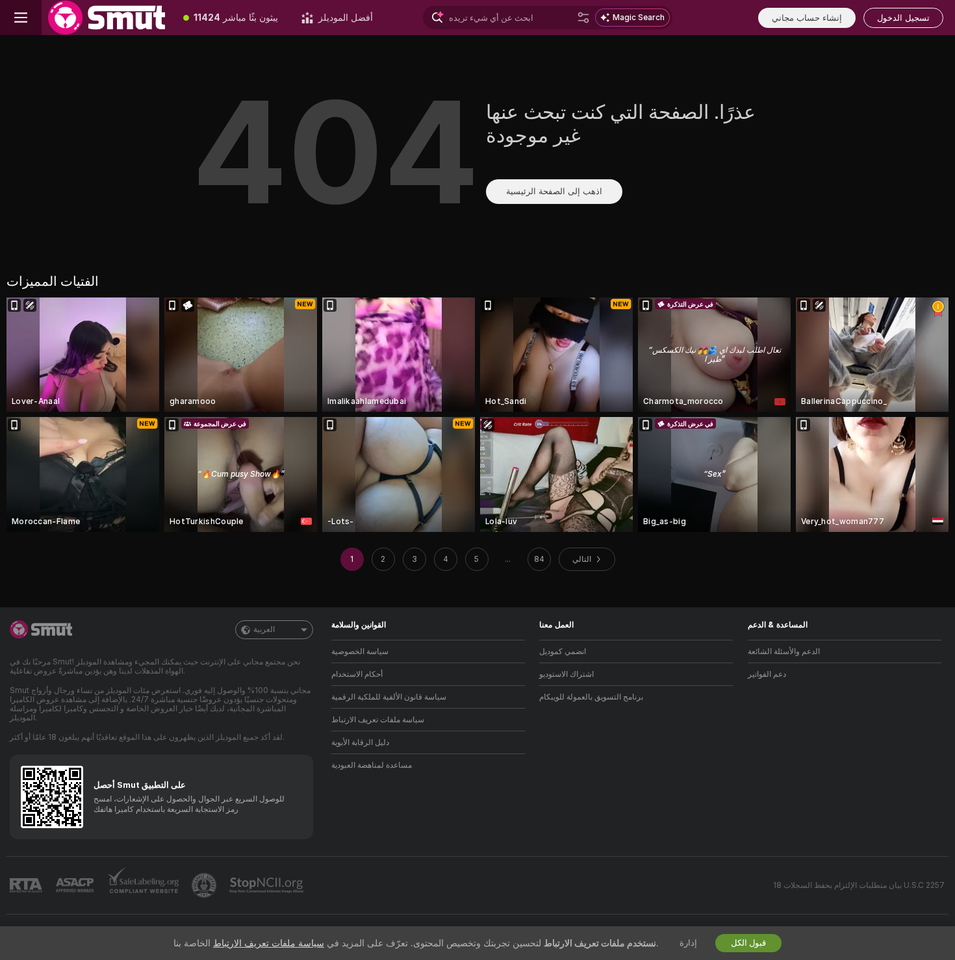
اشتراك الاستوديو (566, 674)
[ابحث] (583, 17)
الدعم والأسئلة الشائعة (784, 651)
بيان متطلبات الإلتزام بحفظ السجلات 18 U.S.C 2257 (859, 885)
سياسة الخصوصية (359, 651)
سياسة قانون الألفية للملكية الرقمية (388, 696)
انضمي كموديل (562, 651)
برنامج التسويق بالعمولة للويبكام (591, 696)
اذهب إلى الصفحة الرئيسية (554, 191)
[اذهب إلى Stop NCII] (267, 885)
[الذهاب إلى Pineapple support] (205, 885)
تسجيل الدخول (903, 18)
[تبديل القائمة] (21, 17)
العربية (264, 629)
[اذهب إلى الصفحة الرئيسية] (107, 17)
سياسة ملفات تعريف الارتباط (377, 719)
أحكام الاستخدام (357, 674)
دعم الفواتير (767, 674)
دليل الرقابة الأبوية (360, 742)
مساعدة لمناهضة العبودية (371, 765)
